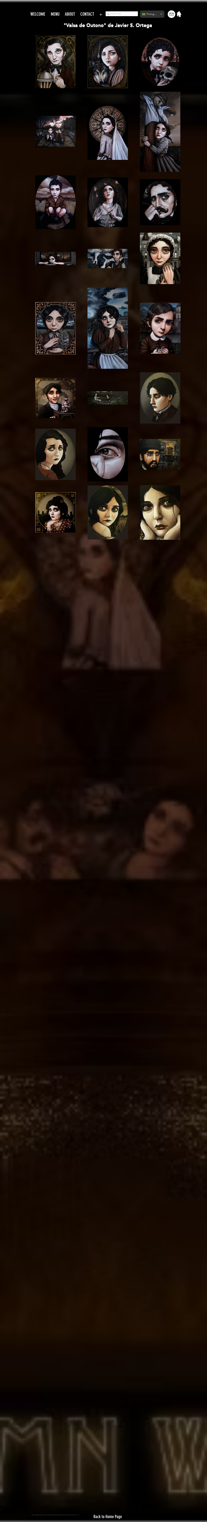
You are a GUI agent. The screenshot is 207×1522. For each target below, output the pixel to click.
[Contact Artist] (171, 14)
